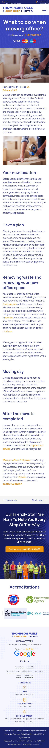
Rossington (25, 644)
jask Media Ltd (36, 744)
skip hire (22, 476)
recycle (9, 317)
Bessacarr (37, 644)
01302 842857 (33, 35)
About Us (38, 671)
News (18, 675)
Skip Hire (30, 666)
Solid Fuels (19, 666)
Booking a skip (10, 304)
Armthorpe (12, 644)
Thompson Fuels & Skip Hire (16, 460)
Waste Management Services (19, 671)
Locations (28, 675)
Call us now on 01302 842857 (24, 549)
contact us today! (12, 483)
